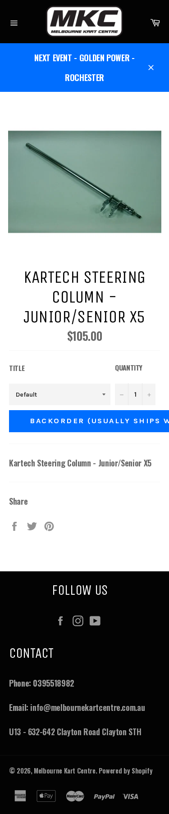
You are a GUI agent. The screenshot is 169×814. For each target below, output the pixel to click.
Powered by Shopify (126, 770)
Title (16, 368)
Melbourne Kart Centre (64, 770)
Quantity (128, 367)
